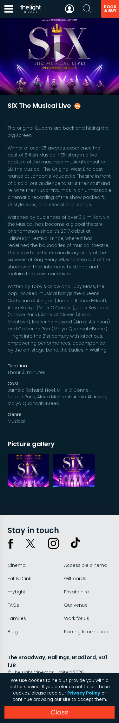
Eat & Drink (19, 578)
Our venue (76, 605)
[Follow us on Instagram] (53, 543)
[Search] (87, 9)
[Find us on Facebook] (11, 543)
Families (17, 618)
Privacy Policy (83, 693)
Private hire (76, 592)
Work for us (76, 618)
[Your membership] (69, 9)
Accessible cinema (85, 565)
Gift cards (75, 578)
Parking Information (86, 631)
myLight (16, 592)
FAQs (13, 605)
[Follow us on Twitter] (30, 543)
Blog (13, 631)
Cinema (17, 565)
